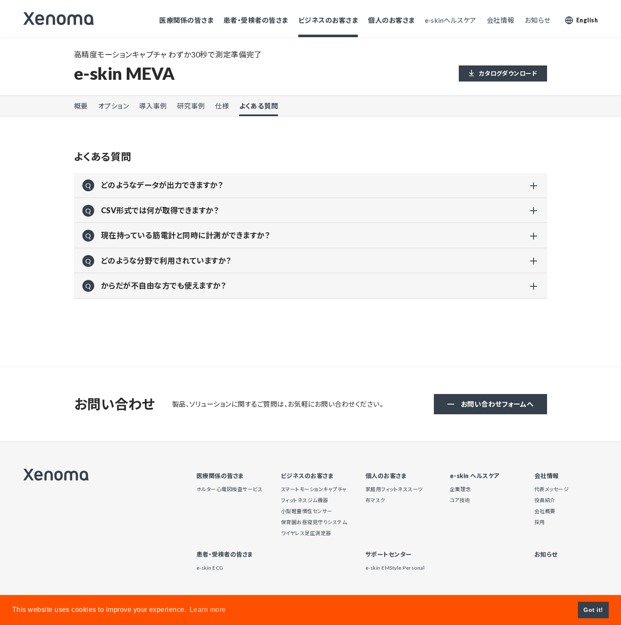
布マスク (375, 500)
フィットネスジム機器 (304, 500)
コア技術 (460, 500)
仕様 (222, 106)
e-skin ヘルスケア (475, 476)
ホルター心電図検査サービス (229, 489)
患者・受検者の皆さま (255, 20)
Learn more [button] (208, 609)
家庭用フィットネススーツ (394, 489)
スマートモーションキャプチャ (314, 489)
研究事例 (191, 106)
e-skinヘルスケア (451, 20)
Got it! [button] (593, 609)
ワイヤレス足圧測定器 (306, 533)
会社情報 (501, 20)
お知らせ (538, 20)
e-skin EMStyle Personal (395, 568)
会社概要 (545, 511)
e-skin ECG (209, 568)
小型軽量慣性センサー (306, 511)
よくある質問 (258, 106)
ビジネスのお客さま (328, 20)
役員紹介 (545, 500)
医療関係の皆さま (186, 20)
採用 (539, 522)
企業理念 (460, 489)
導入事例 (153, 106)
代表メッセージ (551, 489)
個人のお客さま (391, 20)
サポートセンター (388, 554)
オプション (113, 106)
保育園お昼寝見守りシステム (314, 522)
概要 (81, 106)
